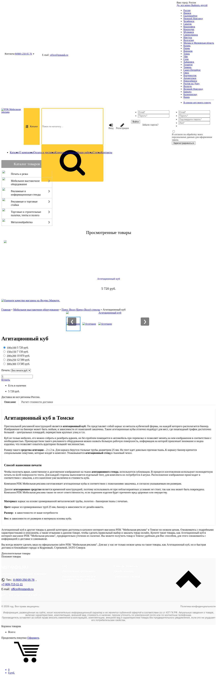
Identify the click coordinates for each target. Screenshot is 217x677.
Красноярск (189, 26)
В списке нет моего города (197, 102)
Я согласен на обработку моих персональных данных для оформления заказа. (192, 137)
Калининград (190, 94)
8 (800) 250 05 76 (23, 579)
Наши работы (85, 152)
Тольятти (188, 64)
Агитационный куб (108, 278)
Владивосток (189, 75)
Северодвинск (190, 35)
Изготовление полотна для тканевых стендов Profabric (79, 578)
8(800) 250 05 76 (23, 54)
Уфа (185, 56)
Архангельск (189, 78)
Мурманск (188, 32)
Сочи (186, 59)
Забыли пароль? (150, 125)
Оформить (33, 637)
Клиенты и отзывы (66, 152)
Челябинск (188, 21)
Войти (136, 121)
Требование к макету (127, 576)
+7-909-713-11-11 (12, 584)
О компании (26, 152)
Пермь (186, 48)
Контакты (106, 152)
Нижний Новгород (193, 18)
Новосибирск (190, 81)
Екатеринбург (190, 16)
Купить (5, 379)
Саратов (187, 24)
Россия (186, 10)
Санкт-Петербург (192, 70)
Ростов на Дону (191, 83)
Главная (6, 309)
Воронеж (188, 51)
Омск (186, 72)
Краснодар (188, 29)
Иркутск (187, 37)
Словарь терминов (126, 566)
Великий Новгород (193, 89)
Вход (110, 128)
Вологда (187, 86)
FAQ (64, 566)
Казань (186, 45)
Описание (10, 402)
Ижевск (187, 13)
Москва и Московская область (198, 43)
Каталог (34, 126)
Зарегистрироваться (183, 143)
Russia (186, 97)
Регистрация (122, 128)
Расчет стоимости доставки (37, 402)
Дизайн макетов (124, 571)
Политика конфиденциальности (198, 606)
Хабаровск (188, 62)
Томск (186, 54)
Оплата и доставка (44, 152)
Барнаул (187, 91)
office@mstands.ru (59, 55)
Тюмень (187, 67)
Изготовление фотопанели (79, 571)
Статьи (97, 152)
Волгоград (188, 40)
